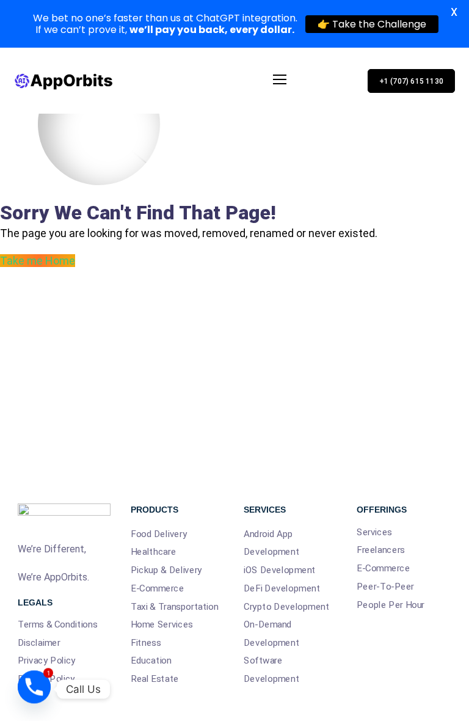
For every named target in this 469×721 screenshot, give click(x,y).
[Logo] (66, 80)
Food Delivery (159, 534)
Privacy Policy (47, 660)
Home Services (162, 624)
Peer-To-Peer (385, 586)
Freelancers (381, 549)
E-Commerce (157, 588)
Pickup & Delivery (166, 570)
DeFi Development (282, 588)
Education (151, 660)
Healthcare (153, 551)
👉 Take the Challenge (372, 24)
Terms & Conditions (57, 623)
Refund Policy (46, 678)
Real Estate (155, 678)
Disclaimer (39, 642)
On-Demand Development (271, 633)
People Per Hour (390, 604)
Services (374, 532)
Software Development (271, 669)
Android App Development (271, 543)
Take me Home (37, 260)
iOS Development (280, 570)
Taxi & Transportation (174, 606)
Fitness (146, 642)
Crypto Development (287, 606)
